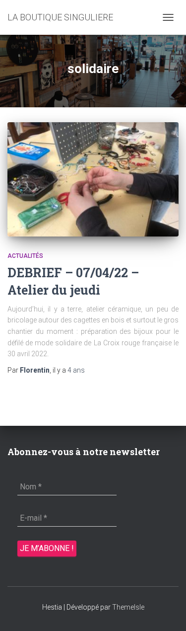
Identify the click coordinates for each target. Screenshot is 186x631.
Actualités (25, 255)
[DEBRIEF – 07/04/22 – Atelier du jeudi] (93, 179)
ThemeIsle (128, 607)
